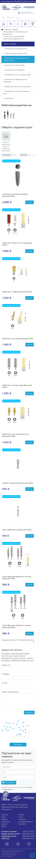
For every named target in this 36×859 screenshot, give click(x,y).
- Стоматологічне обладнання (15, 49)
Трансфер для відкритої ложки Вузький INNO (16, 578)
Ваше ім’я (6, 665)
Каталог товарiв (11, 29)
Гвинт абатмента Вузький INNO (17, 530)
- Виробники (8, 98)
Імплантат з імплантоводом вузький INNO (15, 195)
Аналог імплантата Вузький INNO (17, 483)
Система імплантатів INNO (13, 36)
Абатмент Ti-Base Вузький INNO (17, 292)
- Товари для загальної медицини (17, 86)
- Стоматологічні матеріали (14, 70)
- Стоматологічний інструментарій (17, 75)
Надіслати (29, 712)
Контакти (18, 744)
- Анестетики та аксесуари (14, 65)
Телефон (6, 674)
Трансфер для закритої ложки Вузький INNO (16, 626)
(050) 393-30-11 (26, 13)
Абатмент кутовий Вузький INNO (17, 339)
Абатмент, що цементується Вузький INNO (15, 435)
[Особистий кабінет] (25, 24)
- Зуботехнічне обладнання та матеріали (15, 81)
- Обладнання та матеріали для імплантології (16, 59)
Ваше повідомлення (11, 692)
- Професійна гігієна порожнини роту (16, 92)
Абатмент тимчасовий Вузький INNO (17, 386)
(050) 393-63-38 (17, 836)
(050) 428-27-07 (17, 834)
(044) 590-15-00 (17, 838)
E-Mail (5, 683)
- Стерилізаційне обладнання (15, 53)
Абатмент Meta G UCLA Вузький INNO (17, 244)
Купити (30, 202)
